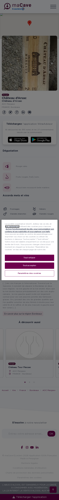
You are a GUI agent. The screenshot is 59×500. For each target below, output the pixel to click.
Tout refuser (29, 258)
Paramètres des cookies (29, 273)
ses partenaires (12, 226)
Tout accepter (29, 265)
